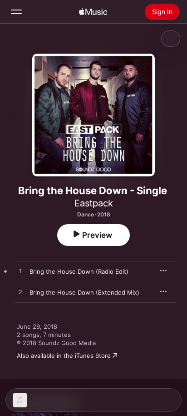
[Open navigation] (16, 12)
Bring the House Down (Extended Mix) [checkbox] (84, 292)
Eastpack (93, 203)
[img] (93, 12)
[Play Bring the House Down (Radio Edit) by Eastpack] (20, 271)
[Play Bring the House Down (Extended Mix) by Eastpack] (20, 292)
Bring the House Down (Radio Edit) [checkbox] (79, 271)
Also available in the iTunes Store (64, 355)
